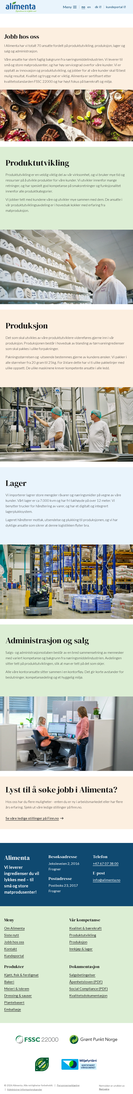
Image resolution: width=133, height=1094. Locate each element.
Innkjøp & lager (81, 949)
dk (96, 7)
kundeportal (114, 7)
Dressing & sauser (18, 995)
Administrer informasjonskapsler (24, 1089)
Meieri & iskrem (16, 988)
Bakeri (9, 982)
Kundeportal (14, 956)
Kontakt (10, 949)
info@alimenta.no (106, 880)
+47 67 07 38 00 (105, 863)
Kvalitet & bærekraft (85, 928)
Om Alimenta (14, 928)
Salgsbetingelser (82, 975)
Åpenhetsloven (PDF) (86, 982)
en (89, 7)
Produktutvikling (82, 935)
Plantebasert (14, 1002)
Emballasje (12, 1009)
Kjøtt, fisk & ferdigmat (21, 975)
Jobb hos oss (14, 942)
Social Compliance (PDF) (88, 988)
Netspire (104, 1089)
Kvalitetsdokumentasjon (88, 995)
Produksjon (78, 942)
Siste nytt (11, 935)
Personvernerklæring (68, 1085)
